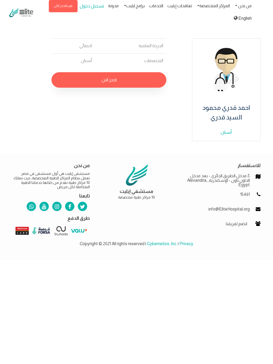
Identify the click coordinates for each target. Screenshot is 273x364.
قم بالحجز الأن (63, 6)
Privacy (186, 243)
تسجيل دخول (92, 6)
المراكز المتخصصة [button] (214, 5)
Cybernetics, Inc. (162, 243)
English (245, 18)
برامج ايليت (135, 5)
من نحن (244, 5)
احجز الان (109, 80)
